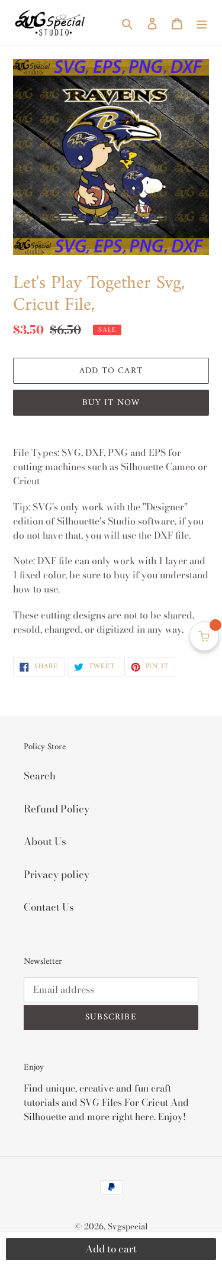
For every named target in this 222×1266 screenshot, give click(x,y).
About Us (45, 841)
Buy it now (111, 403)
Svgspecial (128, 1226)
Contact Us (49, 907)
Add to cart (111, 1249)
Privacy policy (56, 874)
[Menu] (201, 23)
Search (40, 775)
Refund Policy (56, 809)
